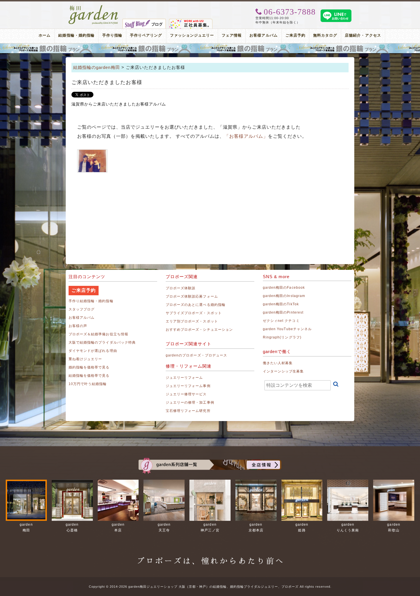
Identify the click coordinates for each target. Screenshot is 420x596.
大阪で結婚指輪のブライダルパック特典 (102, 342)
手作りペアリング (146, 35)
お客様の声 (78, 326)
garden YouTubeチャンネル (287, 329)
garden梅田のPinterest (283, 312)
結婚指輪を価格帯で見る (89, 376)
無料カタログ (325, 35)
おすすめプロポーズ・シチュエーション (199, 330)
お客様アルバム (263, 35)
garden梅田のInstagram (284, 296)
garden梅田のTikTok (281, 304)
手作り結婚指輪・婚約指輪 (91, 301)
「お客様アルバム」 (246, 136)
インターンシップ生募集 (283, 371)
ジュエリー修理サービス (186, 394)
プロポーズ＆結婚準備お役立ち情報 (98, 334)
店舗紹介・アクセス (363, 35)
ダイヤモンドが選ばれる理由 (93, 351)
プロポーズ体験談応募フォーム (192, 296)
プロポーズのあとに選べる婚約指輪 (195, 305)
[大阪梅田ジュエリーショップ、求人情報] (191, 21)
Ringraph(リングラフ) (282, 337)
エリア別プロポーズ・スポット (192, 321)
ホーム (45, 35)
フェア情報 (232, 35)
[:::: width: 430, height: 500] (92, 161)
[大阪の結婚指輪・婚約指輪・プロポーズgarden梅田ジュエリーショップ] (94, 7)
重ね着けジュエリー (85, 359)
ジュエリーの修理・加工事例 (190, 402)
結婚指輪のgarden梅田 (96, 67)
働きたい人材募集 (278, 363)
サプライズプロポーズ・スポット (194, 313)
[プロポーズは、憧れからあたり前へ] (210, 555)
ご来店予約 (295, 35)
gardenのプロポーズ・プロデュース (196, 355)
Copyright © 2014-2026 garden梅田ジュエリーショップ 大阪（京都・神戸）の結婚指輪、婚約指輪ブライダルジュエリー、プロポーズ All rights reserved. (210, 586)
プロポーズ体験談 (180, 288)
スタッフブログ (82, 309)
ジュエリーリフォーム (184, 378)
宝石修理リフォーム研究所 (188, 411)
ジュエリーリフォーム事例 (188, 386)
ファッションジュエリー (192, 35)
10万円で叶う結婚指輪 (88, 384)
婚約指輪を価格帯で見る (89, 367)
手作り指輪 (112, 35)
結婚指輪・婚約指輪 (76, 35)
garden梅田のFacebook (284, 288)
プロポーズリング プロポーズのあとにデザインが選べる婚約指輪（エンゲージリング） (210, 48)
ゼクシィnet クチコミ (281, 321)
